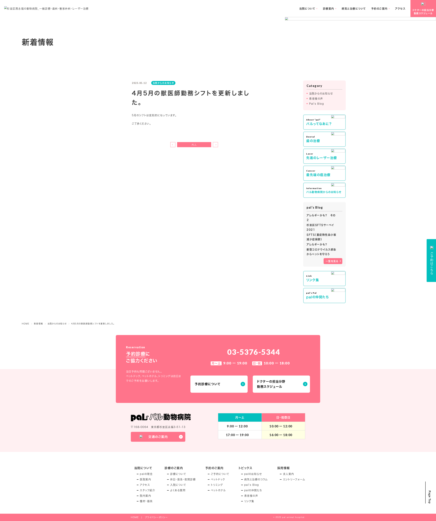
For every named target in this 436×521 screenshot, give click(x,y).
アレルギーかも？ (317, 244)
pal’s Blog (251, 484)
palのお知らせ (253, 474)
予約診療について (207, 384)
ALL (194, 144)
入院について (178, 484)
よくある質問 (177, 490)
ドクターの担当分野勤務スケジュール (271, 384)
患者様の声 (316, 98)
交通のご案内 (158, 437)
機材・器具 (146, 501)
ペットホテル (218, 490)
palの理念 (146, 474)
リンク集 (249, 501)
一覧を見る (332, 261)
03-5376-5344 (253, 351)
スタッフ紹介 (147, 490)
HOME (135, 517)
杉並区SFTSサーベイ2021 (320, 227)
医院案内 (145, 479)
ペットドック (218, 479)
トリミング (217, 484)
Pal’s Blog (316, 103)
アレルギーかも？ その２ (321, 218)
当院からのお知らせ (321, 93)
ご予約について (220, 474)
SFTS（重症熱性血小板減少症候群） (321, 237)
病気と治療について (354, 8)
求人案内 (288, 474)
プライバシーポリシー (156, 517)
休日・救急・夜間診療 (183, 479)
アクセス (400, 8)
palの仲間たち (253, 490)
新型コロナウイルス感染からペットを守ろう (321, 252)
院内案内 (145, 495)
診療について (178, 474)
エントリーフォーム (294, 479)
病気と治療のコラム (256, 479)
